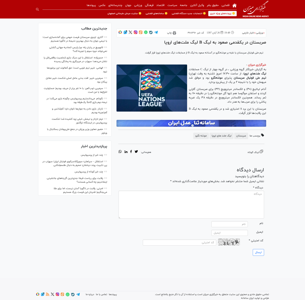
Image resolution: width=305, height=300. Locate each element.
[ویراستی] (125, 33)
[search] (37, 9)
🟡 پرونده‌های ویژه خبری (222, 13)
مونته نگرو (201, 135)
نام (261, 223)
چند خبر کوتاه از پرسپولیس (88, 171)
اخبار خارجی (248, 33)
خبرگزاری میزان (257, 65)
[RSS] (47, 295)
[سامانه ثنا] (191, 123)
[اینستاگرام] (135, 33)
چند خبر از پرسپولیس (92, 155)
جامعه (183, 5)
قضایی (225, 5)
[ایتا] (140, 33)
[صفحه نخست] (234, 5)
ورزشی (138, 5)
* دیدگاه (258, 188)
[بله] (151, 33)
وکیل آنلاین (197, 5)
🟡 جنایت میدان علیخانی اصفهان (124, 13)
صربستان (241, 135)
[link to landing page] (256, 9)
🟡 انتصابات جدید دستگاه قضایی (189, 13)
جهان (128, 5)
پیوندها (91, 5)
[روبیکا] (120, 33)
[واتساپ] (146, 33)
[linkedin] (125, 152)
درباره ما (90, 294)
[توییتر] (130, 33)
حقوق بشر (213, 5)
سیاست (172, 5)
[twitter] (136, 152)
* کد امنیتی (256, 241)
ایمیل (259, 232)
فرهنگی (149, 5)
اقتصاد (160, 5)
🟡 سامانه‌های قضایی (157, 13)
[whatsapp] (120, 152)
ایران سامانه (247, 298)
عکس (102, 5)
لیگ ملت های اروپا (221, 135)
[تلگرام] (156, 33)
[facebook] (131, 152)
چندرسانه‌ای (115, 5)
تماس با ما (101, 294)
